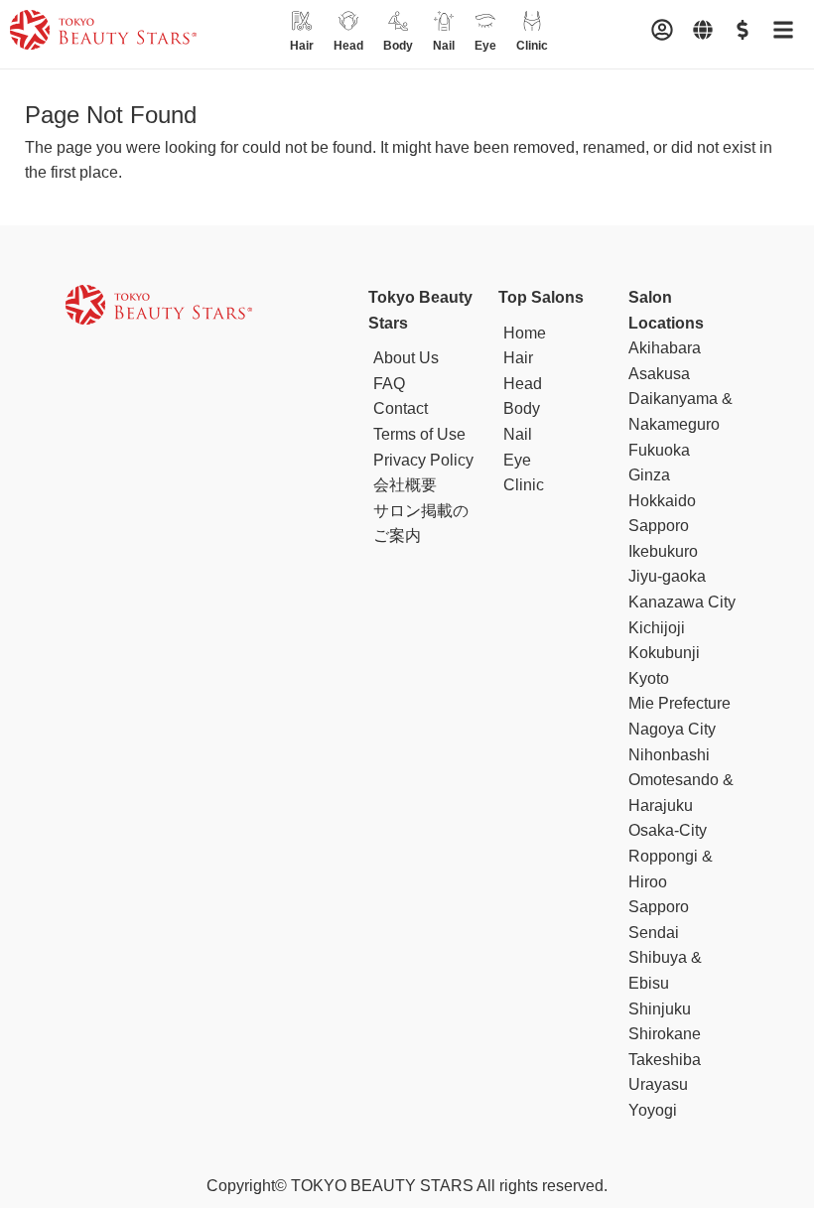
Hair (518, 357)
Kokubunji (664, 652)
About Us (406, 357)
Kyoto (648, 678)
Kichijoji (656, 627)
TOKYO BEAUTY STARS (382, 1185)
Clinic (523, 484)
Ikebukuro (663, 551)
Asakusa (659, 373)
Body (521, 408)
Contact (400, 408)
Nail (517, 434)
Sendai (653, 932)
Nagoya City (672, 729)
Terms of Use (419, 434)
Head (522, 383)
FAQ (389, 383)
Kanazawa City (682, 602)
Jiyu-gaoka (667, 576)
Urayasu (658, 1084)
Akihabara (664, 347)
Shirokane (664, 1033)
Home (524, 333)
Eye (517, 460)
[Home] (103, 34)
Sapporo (658, 906)
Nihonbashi (669, 754)
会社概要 (405, 484)
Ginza (649, 475)
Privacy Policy (423, 460)
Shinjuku (659, 1009)
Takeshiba (664, 1059)
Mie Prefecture (679, 703)
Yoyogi (652, 1110)
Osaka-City (667, 830)
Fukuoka (659, 450)
